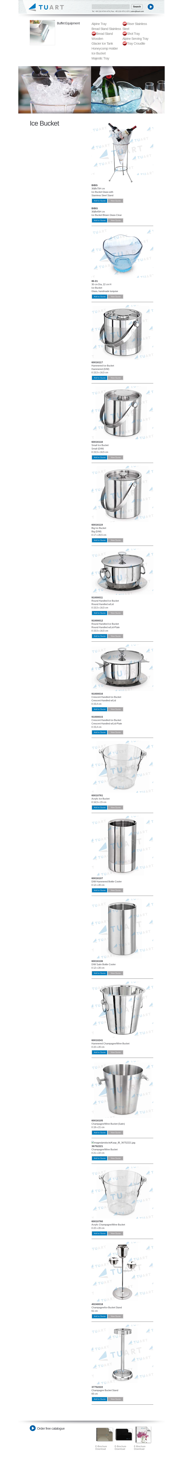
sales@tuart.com (137, 11)
